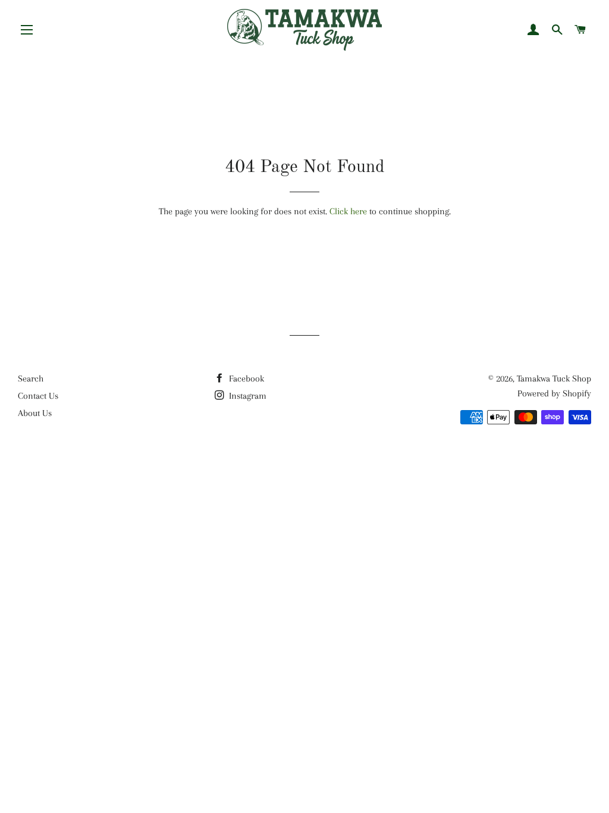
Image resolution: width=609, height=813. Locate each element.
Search (30, 378)
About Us (35, 413)
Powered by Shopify (554, 393)
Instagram (246, 395)
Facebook (245, 378)
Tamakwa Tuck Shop (554, 378)
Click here (348, 211)
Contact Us (38, 395)
